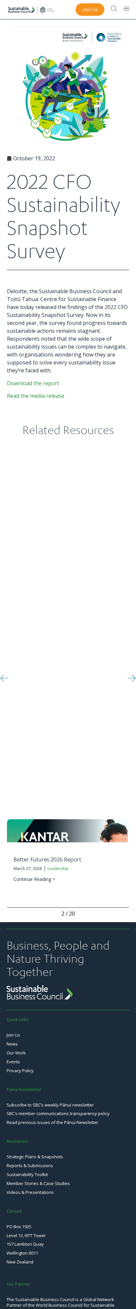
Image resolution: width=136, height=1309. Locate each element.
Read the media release (35, 395)
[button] (4, 678)
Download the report (33, 383)
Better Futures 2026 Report (47, 859)
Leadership (58, 868)
